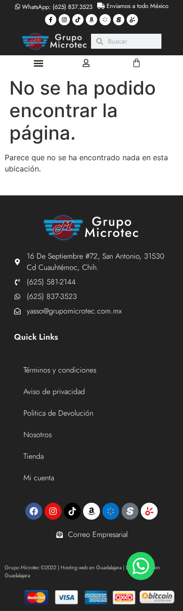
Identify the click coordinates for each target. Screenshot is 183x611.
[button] (38, 63)
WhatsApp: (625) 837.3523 (56, 6)
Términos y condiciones (59, 370)
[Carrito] (136, 62)
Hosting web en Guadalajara (91, 567)
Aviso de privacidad (54, 391)
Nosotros (37, 434)
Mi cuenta (38, 477)
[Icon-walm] (105, 19)
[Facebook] (33, 511)
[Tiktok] (78, 19)
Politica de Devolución (58, 413)
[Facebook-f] (50, 19)
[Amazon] (91, 19)
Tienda (33, 456)
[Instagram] (64, 19)
